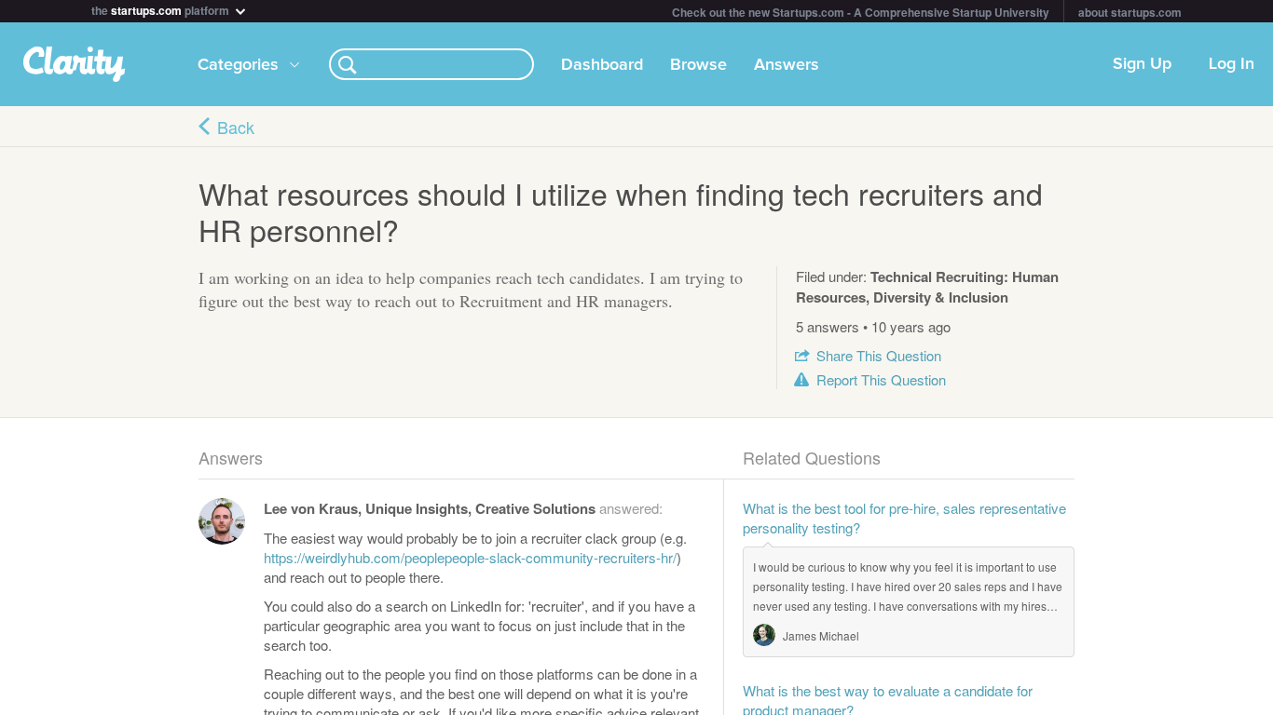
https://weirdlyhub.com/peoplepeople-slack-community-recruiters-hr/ (470, 557)
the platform (161, 9)
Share (878, 355)
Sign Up (1142, 64)
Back (235, 127)
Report (881, 379)
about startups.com (1130, 12)
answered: (463, 508)
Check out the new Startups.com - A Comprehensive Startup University (860, 12)
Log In (1231, 64)
